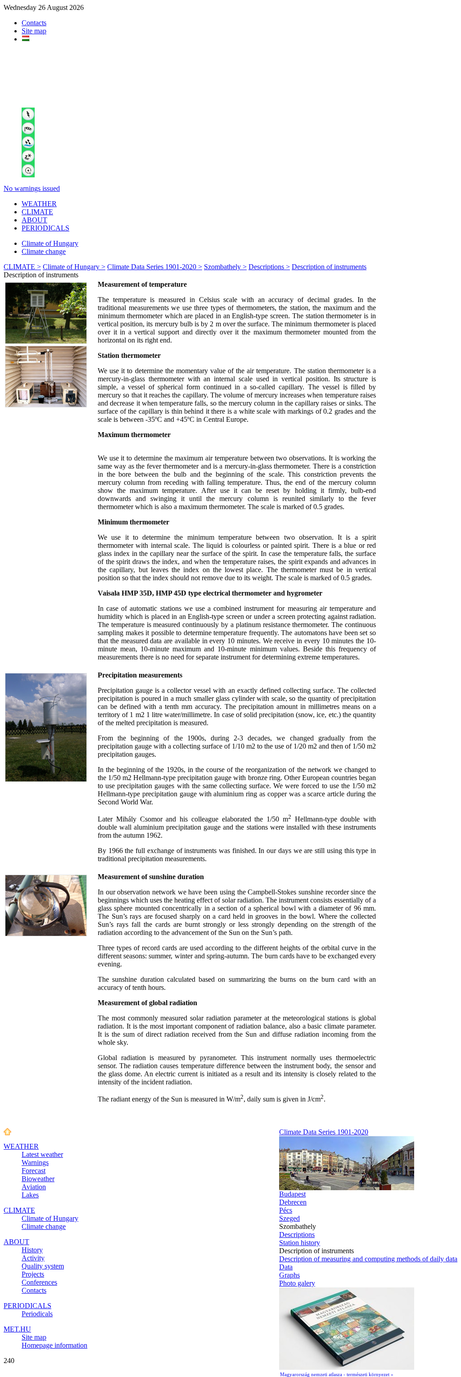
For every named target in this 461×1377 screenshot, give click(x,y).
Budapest (292, 1194)
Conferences (39, 1282)
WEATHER (39, 204)
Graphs (289, 1275)
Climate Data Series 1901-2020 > (154, 267)
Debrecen (293, 1202)
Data (286, 1267)
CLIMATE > (22, 267)
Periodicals (37, 1314)
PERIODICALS (45, 228)
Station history (299, 1242)
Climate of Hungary (50, 243)
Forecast (33, 1170)
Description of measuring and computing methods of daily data (368, 1259)
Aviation (34, 1187)
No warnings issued (32, 188)
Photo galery (297, 1283)
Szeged (289, 1218)
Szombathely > (225, 267)
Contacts (34, 23)
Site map (34, 31)
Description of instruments (329, 267)
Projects (33, 1274)
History (32, 1250)
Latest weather (42, 1154)
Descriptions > (269, 267)
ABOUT (34, 220)
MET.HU (17, 1329)
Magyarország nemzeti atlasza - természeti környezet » (336, 1374)
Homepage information (54, 1345)
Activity (33, 1258)
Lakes (30, 1195)
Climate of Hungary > (74, 267)
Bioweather (38, 1179)
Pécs (285, 1210)
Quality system (43, 1266)
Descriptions (297, 1234)
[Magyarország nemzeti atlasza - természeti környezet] (346, 1367)
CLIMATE (37, 212)
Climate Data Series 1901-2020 (323, 1132)
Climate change (44, 251)
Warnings (35, 1162)
